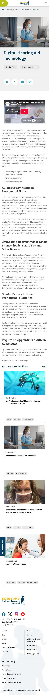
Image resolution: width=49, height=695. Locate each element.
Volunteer (30, 631)
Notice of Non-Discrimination (11, 682)
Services (30, 635)
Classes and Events (8, 647)
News (4, 635)
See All (44, 366)
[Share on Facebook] (7, 82)
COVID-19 (8, 419)
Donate (4, 643)
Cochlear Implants (10, 582)
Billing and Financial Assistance (33, 640)
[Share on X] (14, 82)
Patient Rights (6, 666)
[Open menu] (46, 3)
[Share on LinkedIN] (22, 82)
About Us (5, 631)
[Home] (3, 10)
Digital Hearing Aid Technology (30, 10)
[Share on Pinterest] (30, 82)
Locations (5, 651)
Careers (4, 639)
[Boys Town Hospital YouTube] (23, 614)
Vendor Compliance (8, 678)
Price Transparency (8, 662)
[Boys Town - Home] (24, 3)
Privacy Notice (7, 670)
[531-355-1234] (4, 3)
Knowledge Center (12, 10)
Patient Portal (32, 650)
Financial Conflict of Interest (11, 674)
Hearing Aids (10, 67)
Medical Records (33, 645)
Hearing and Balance (30, 67)
